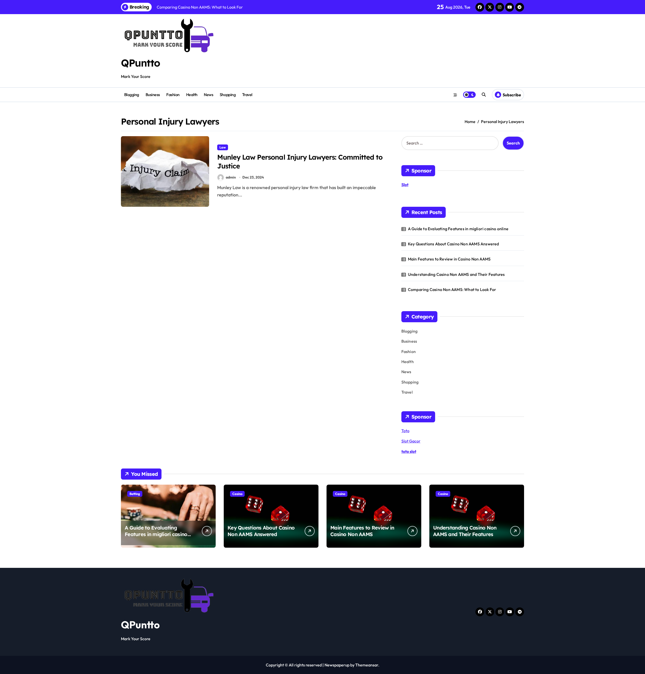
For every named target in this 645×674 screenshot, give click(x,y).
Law (222, 147)
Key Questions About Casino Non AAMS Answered (453, 243)
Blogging (131, 94)
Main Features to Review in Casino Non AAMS (449, 258)
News (208, 94)
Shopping (228, 94)
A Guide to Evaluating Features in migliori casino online (458, 228)
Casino (237, 494)
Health (192, 94)
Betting (135, 494)
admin (231, 177)
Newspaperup (337, 664)
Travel (247, 94)
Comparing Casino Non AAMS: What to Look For (452, 289)
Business (153, 94)
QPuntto (140, 62)
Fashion (173, 94)
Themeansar (366, 664)
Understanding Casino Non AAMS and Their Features (456, 274)
